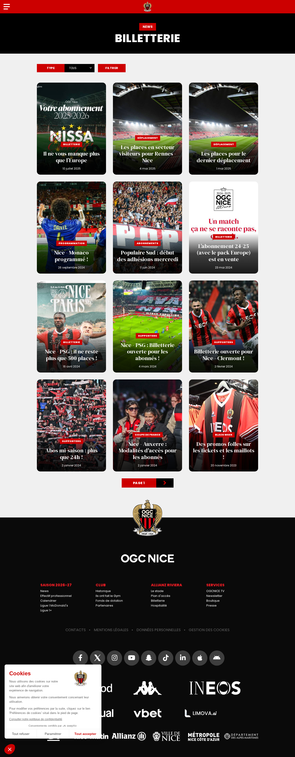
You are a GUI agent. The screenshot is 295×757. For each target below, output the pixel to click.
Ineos (215, 688)
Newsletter (214, 596)
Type (51, 68)
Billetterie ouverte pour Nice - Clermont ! (223, 326)
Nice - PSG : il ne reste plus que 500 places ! (71, 326)
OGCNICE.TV (215, 591)
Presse (211, 605)
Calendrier (48, 600)
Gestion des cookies (209, 630)
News (44, 591)
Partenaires (104, 605)
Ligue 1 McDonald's (54, 605)
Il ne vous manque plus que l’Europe (71, 129)
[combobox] (79, 67)
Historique (103, 591)
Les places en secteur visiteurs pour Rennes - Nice (147, 129)
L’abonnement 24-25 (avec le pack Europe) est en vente (223, 228)
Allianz (129, 736)
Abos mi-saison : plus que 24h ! (71, 425)
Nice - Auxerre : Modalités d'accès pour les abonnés (147, 425)
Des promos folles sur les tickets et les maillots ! (223, 425)
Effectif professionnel (56, 596)
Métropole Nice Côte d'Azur (203, 736)
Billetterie (158, 600)
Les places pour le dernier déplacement (223, 129)
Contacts (75, 630)
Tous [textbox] (73, 68)
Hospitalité (159, 605)
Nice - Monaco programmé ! (71, 228)
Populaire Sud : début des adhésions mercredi (147, 228)
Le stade (157, 591)
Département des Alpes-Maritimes (241, 736)
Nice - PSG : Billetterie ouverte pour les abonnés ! (147, 326)
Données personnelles (158, 630)
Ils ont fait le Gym (108, 596)
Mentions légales (111, 630)
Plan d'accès (160, 596)
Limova (201, 713)
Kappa (147, 688)
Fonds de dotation (109, 600)
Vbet (147, 713)
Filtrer (111, 68)
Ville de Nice (166, 736)
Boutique (213, 600)
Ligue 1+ (46, 610)
